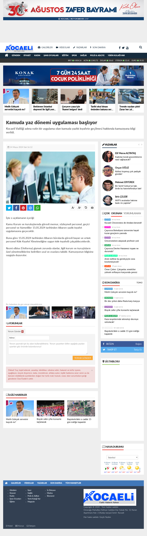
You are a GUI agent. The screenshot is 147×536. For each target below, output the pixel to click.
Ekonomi (109, 298)
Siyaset (27, 55)
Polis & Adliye (97, 55)
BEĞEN (110, 344)
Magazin (31, 502)
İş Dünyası (51, 490)
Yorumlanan (132, 213)
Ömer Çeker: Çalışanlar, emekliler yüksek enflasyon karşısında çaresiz (121, 270)
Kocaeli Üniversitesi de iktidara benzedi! (123, 223)
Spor (74, 55)
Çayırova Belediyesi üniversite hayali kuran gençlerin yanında (122, 231)
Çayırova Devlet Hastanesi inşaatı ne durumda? (122, 250)
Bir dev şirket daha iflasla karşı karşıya (122, 301)
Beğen (139, 344)
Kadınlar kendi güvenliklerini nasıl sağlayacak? (128, 158)
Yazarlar (110, 145)
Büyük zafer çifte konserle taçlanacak (122, 310)
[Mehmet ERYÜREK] (108, 185)
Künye (21, 526)
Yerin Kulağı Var (116, 55)
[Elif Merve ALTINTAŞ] (108, 156)
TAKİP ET (112, 350)
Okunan (116, 213)
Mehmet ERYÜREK (124, 182)
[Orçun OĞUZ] (108, 171)
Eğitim (65, 55)
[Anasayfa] (6, 56)
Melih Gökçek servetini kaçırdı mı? (121, 292)
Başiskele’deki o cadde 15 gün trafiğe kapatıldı (122, 332)
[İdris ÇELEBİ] (108, 200)
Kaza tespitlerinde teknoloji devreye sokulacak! (121, 320)
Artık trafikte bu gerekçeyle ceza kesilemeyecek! (120, 260)
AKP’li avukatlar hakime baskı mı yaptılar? (126, 201)
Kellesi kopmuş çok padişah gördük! (128, 172)
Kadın (37, 55)
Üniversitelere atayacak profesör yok (122, 241)
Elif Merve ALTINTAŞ (125, 153)
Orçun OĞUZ (122, 168)
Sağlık (83, 55)
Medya (50, 493)
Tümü (139, 283)
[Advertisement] (73, 32)
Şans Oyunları (51, 55)
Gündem (16, 55)
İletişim (32, 526)
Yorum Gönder (15, 332)
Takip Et (138, 350)
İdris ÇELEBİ (121, 197)
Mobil (9, 526)
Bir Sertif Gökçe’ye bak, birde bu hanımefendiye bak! (128, 187)
